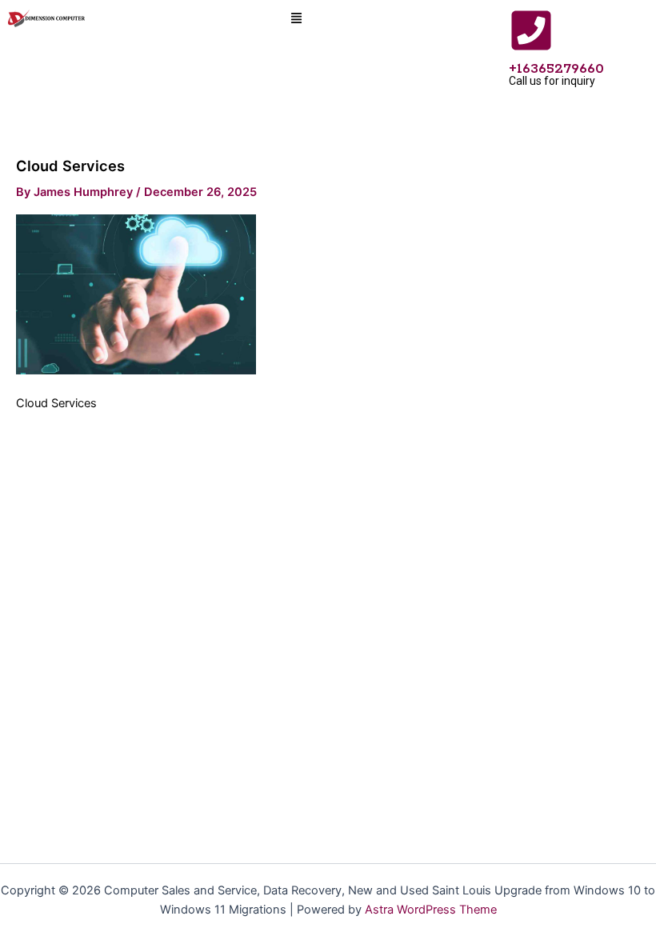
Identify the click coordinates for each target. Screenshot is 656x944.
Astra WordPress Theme (431, 909)
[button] (296, 19)
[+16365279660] (531, 30)
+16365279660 (556, 69)
